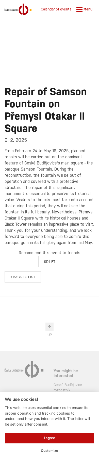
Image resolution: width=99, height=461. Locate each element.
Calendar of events (56, 9)
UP (49, 335)
